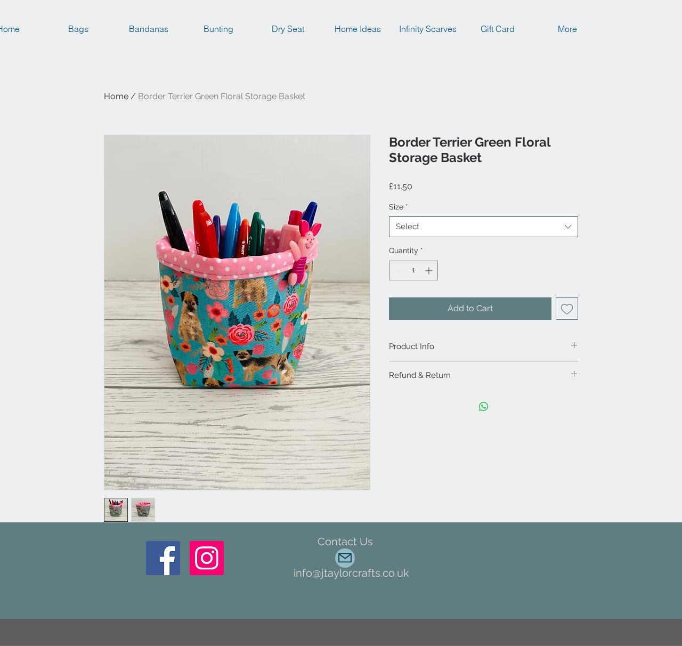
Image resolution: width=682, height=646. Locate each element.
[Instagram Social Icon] (207, 558)
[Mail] (345, 558)
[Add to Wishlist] (567, 308)
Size (398, 207)
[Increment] (429, 270)
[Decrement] (397, 270)
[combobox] (483, 226)
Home (116, 96)
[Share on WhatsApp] (483, 406)
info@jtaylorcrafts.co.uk (351, 573)
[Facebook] (163, 558)
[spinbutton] (413, 270)
